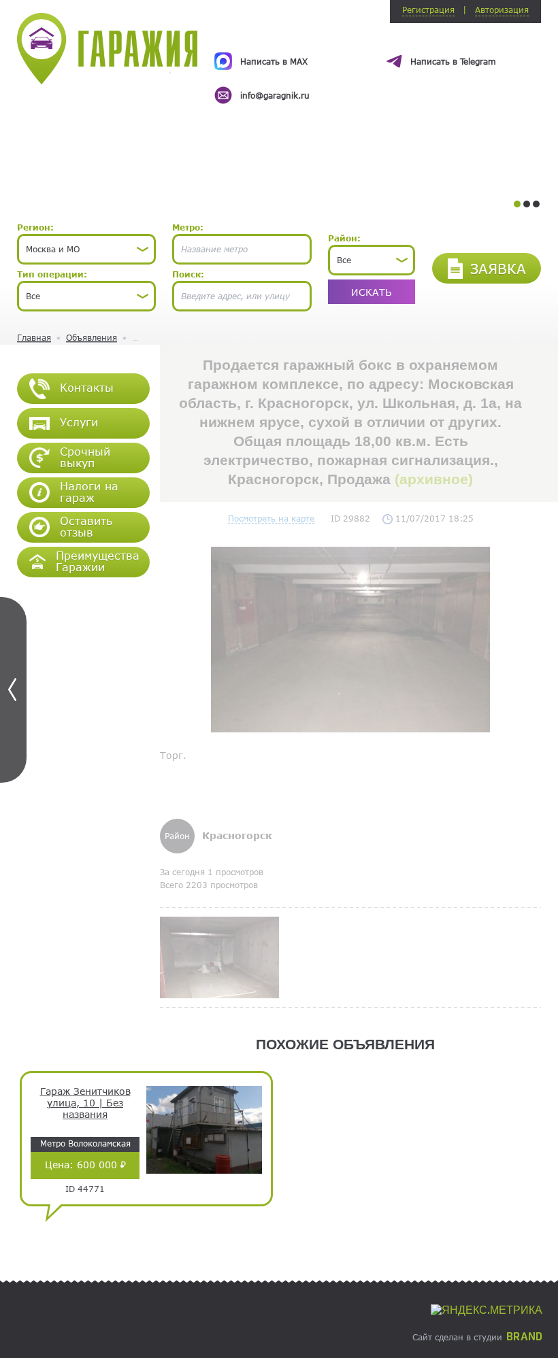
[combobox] (86, 249)
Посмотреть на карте (271, 518)
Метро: (187, 227)
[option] (377, 66)
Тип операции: (52, 274)
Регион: (35, 227)
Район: (344, 238)
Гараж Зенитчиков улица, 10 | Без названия (85, 1103)
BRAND (524, 1336)
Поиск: (188, 274)
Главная (34, 337)
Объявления (91, 337)
